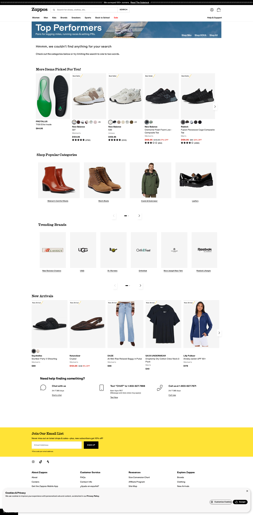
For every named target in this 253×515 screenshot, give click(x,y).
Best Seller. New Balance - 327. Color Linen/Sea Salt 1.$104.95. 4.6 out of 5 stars (89, 107)
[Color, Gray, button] (191, 122)
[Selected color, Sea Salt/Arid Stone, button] (110, 122)
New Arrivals (183, 486)
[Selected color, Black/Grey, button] (147, 122)
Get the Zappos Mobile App (45, 486)
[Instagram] (33, 462)
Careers (35, 482)
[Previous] (114, 215)
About (34, 477)
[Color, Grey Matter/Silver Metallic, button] (127, 122)
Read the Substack (139, 2)
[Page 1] (125, 215)
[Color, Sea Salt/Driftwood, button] (119, 122)
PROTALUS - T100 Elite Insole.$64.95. (53, 101)
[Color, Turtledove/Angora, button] (123, 122)
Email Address (41, 445)
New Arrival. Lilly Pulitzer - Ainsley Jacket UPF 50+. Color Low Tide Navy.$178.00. (201, 333)
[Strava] (48, 462)
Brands (180, 477)
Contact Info (86, 482)
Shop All (214, 35)
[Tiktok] (40, 462)
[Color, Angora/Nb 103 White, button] (91, 122)
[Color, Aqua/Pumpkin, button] (151, 122)
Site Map (133, 486)
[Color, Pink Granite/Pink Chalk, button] (95, 122)
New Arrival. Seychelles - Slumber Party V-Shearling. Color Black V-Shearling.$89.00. (49, 333)
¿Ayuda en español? (89, 486)
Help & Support (214, 17)
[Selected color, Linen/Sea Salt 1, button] (74, 122)
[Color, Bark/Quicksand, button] (131, 122)
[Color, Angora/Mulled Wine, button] (87, 122)
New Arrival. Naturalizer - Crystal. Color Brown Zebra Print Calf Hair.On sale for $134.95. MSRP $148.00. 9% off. (87, 333)
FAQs (82, 477)
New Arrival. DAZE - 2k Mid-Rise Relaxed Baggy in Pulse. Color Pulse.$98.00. (125, 333)
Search (123, 9)
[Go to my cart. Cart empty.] (218, 9)
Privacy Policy (93, 496)
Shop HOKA (200, 35)
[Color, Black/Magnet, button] (115, 122)
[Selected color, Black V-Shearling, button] (34, 351)
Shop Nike (186, 35)
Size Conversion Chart (139, 477)
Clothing (181, 482)
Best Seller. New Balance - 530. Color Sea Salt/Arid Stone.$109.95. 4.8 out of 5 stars (125, 107)
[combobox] (84, 9)
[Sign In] (212, 9)
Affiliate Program (137, 482)
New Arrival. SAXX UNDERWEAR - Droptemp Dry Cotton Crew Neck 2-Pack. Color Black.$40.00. (163, 335)
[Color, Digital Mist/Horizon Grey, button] (83, 122)
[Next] (215, 106)
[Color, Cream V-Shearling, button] (38, 351)
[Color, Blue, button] (196, 122)
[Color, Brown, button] (187, 122)
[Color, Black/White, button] (200, 122)
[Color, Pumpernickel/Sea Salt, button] (78, 122)
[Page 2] (128, 215)
